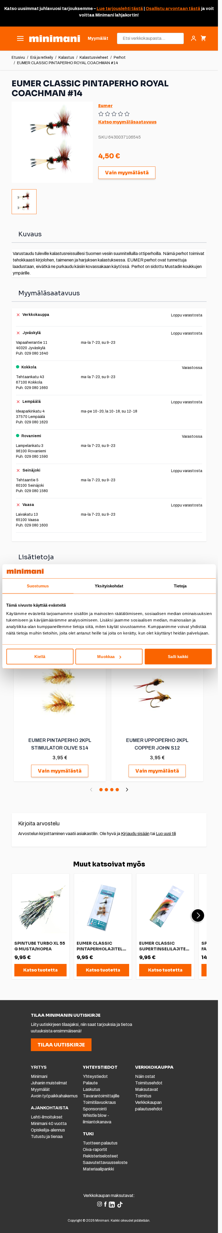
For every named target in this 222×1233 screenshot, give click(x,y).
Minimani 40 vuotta (49, 1123)
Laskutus (91, 1089)
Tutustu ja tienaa (47, 1136)
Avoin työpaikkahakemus (54, 1096)
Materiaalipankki (98, 1169)
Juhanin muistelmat (49, 1083)
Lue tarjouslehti (113, 8)
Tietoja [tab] (180, 585)
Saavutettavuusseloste (105, 1162)
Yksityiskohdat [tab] (109, 585)
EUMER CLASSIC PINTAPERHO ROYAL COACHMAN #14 (67, 63)
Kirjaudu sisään (135, 833)
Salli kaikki (178, 656)
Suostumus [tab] (38, 585)
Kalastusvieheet (94, 57)
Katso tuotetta (40, 970)
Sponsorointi (95, 1109)
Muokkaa (106, 656)
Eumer (105, 106)
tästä (136, 8)
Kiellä (39, 656)
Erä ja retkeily (41, 57)
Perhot (120, 57)
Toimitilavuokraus (99, 1102)
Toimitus (143, 1096)
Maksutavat (146, 1089)
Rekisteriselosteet (100, 1156)
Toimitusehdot (148, 1083)
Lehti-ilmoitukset (47, 1117)
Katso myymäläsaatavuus (127, 122)
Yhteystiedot (95, 1076)
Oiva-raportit (95, 1149)
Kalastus (66, 57)
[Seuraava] (127, 789)
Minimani (39, 1076)
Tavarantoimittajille (101, 1096)
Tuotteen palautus (100, 1143)
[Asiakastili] (193, 38)
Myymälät (40, 1089)
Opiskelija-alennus (48, 1130)
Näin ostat (145, 1076)
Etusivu (18, 57)
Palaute (90, 1083)
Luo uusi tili (166, 833)
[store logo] (54, 38)
